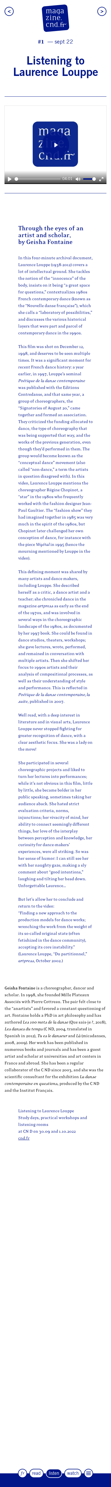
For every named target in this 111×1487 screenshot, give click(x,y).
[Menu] (88, 1473)
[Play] (9, 179)
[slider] (38, 179)
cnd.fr (24, 1138)
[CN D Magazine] (55, 18)
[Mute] (78, 179)
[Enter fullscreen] (101, 179)
